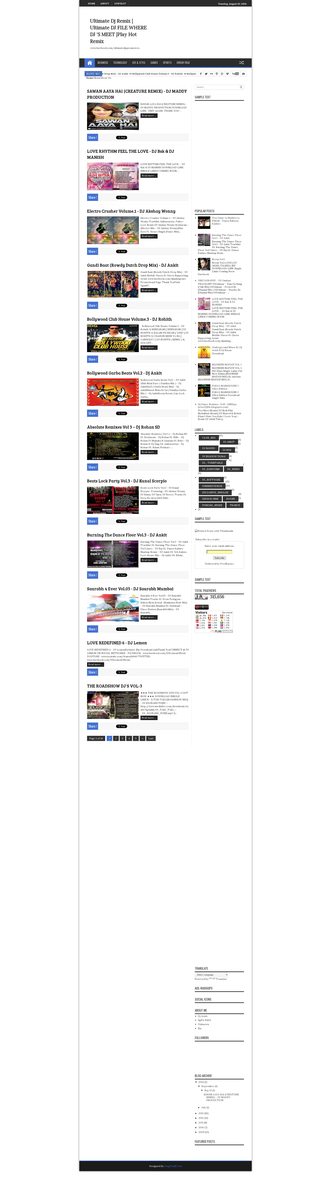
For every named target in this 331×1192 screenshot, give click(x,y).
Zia (199, 1028)
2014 (201, 1082)
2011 (201, 1122)
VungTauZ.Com (173, 1166)
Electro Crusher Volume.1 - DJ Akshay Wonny (131, 211)
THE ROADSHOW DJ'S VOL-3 (114, 686)
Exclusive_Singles (215, 492)
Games (154, 63)
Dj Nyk (227, 450)
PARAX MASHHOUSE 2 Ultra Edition (225, 387)
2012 (201, 1118)
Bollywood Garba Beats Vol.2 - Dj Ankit (170, 73)
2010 (202, 1127)
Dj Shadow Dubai (213, 456)
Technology (120, 63)
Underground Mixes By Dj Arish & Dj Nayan (227, 349)
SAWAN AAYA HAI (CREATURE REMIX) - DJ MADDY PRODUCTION (221, 1097)
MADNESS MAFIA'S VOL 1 (227, 364)
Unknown (203, 1024)
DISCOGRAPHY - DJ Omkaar (214, 280)
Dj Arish (202, 1016)
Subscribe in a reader (207, 539)
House (230, 498)
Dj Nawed (208, 448)
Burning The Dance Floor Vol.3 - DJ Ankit (127, 535)
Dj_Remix (233, 469)
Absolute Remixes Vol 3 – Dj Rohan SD (123, 427)
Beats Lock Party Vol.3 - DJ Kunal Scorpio (127, 481)
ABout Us (105, 77)
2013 (201, 1113)
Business (103, 63)
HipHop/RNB (210, 498)
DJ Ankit (229, 441)
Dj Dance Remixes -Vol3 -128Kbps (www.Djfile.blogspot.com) (217, 406)
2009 (202, 1132)
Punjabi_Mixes (212, 505)
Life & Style (138, 63)
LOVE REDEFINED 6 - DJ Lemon (117, 643)
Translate (221, 979)
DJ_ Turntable (212, 462)
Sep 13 (208, 1090)
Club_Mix (208, 437)
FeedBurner (227, 563)
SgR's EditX (204, 1020)
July (204, 1107)
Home (89, 62)
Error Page (183, 63)
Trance (235, 505)
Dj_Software (211, 479)
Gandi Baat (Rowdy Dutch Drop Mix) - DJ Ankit (132, 265)
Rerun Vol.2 (218, 259)
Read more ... (149, 115)
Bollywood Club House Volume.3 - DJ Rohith (118, 73)
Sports (167, 63)
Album (96, 77)
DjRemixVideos (212, 486)
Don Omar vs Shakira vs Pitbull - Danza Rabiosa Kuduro (225, 220)
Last (150, 738)
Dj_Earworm (211, 469)
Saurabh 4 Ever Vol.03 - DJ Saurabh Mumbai (130, 589)
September (208, 1086)
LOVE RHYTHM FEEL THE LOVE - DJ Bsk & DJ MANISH (227, 301)
